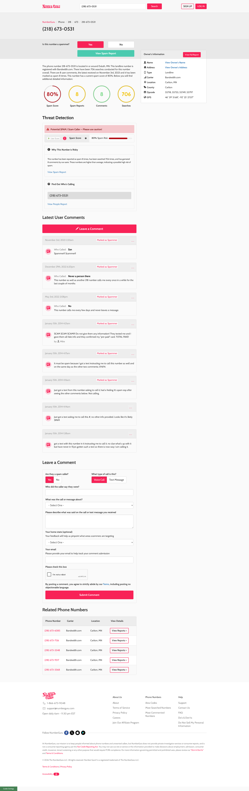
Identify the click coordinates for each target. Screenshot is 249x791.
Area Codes (151, 702)
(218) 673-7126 (52, 640)
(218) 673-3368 (52, 669)
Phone (61, 22)
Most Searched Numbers (158, 707)
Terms (106, 584)
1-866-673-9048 (56, 703)
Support (182, 702)
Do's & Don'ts (185, 717)
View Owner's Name (175, 62)
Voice (99, 479)
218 (69, 22)
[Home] (51, 6)
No (121, 44)
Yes (90, 44)
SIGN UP (187, 6)
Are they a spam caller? (56, 474)
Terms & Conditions (54, 753)
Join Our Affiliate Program (126, 722)
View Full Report (192, 54)
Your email (50, 549)
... (132, 240)
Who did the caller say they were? (62, 486)
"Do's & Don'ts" (197, 750)
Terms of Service (121, 707)
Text (116, 479)
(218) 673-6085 (52, 630)
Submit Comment (89, 594)
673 (76, 22)
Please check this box (56, 566)
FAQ (180, 712)
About (116, 702)
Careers (116, 717)
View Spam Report (106, 53)
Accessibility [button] (47, 774)
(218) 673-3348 (52, 650)
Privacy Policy (120, 712)
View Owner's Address (176, 67)
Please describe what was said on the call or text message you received (80, 512)
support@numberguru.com (60, 708)
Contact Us (184, 707)
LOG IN (201, 6)
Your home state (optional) (58, 532)
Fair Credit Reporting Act (87, 746)
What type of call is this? (104, 474)
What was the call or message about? (63, 499)
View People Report (57, 204)
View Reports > (119, 630)
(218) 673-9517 (52, 660)
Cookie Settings (8, 789)
